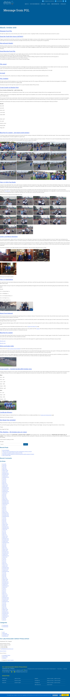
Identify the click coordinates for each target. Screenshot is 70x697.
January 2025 (5, 486)
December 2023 (5, 500)
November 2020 (5, 539)
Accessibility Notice (6, 655)
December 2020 (5, 538)
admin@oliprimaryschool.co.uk (49, 1)
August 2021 (4, 529)
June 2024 (4, 494)
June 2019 (4, 559)
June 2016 (4, 604)
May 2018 (4, 575)
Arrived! (2, 73)
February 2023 (5, 512)
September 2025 (5, 477)
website (38, 328)
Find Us (25, 670)
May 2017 (4, 591)
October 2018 (5, 570)
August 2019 (4, 557)
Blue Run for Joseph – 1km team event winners (14, 132)
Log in (3, 632)
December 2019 (5, 551)
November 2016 (5, 598)
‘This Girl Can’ (7, 191)
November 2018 (5, 568)
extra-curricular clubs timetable (14, 348)
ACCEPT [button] (61, 695)
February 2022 (5, 524)
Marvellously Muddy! (6, 43)
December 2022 (5, 513)
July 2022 (4, 517)
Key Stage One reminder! (8, 420)
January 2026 (5, 471)
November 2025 (5, 474)
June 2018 (4, 574)
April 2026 (4, 467)
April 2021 (4, 533)
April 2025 (4, 482)
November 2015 (5, 613)
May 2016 (4, 605)
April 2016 (4, 606)
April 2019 (4, 562)
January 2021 (4, 537)
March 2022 (4, 522)
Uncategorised (5, 625)
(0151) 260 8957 (59, 1)
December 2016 (5, 597)
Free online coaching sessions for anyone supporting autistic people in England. (18, 454)
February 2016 (5, 609)
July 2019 (4, 558)
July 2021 (4, 530)
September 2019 (5, 555)
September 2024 (5, 491)
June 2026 (4, 465)
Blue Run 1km (2, 341)
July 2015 (4, 618)
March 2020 (4, 547)
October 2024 (5, 490)
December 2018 (5, 567)
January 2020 (5, 550)
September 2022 (5, 516)
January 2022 (5, 525)
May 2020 (4, 545)
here (3, 276)
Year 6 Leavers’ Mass (6, 455)
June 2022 (4, 519)
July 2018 (4, 572)
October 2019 (5, 554)
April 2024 (4, 496)
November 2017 (5, 583)
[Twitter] (63, 1)
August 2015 (4, 617)
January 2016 (4, 610)
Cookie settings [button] (55, 695)
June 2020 (4, 543)
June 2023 (4, 507)
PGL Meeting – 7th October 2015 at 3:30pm (13, 432)
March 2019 (4, 563)
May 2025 (4, 481)
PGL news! (3, 64)
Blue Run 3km (3, 343)
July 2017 (4, 588)
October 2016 (5, 600)
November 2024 (5, 488)
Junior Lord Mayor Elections (9, 236)
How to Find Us (3, 651)
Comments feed (5, 634)
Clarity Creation (10, 660)
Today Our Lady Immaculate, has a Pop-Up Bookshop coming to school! (17, 451)
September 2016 (5, 601)
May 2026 (4, 466)
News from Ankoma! (6, 313)
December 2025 (5, 473)
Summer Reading (5, 450)
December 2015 (5, 612)
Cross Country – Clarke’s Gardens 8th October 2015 (16, 369)
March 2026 (4, 469)
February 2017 (5, 594)
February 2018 (5, 579)
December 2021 (5, 526)
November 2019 (5, 553)
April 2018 (4, 576)
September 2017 (5, 585)
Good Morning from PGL (7, 51)
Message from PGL (6, 31)
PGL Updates (4, 78)
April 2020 (4, 546)
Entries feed (4, 633)
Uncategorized (5, 626)
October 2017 (5, 584)
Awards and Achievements (46, 415)
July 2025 (4, 478)
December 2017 (5, 581)
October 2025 (5, 475)
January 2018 (4, 580)
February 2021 (5, 536)
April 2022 (4, 521)
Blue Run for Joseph (6, 332)
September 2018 (5, 571)
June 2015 (4, 619)
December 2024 (5, 487)
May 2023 (4, 508)
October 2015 (5, 614)
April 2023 (4, 509)
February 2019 (5, 564)
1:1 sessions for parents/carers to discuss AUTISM (12, 452)
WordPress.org (5, 636)
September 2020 (5, 542)
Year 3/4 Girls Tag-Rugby (8, 182)
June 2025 (4, 479)
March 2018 (4, 577)
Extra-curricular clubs (7, 346)
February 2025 (5, 484)
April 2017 (4, 592)
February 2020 (5, 549)
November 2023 (5, 501)
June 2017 (4, 589)
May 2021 (4, 532)
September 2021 (5, 528)
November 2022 (5, 515)
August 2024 (4, 492)
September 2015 (5, 615)
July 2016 (4, 602)
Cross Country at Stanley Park (9, 87)
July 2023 (4, 505)
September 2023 (5, 503)
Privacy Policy (5, 656)
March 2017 (4, 593)
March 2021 (4, 534)
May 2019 (4, 560)
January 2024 (5, 499)
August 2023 (4, 504)
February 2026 (5, 470)
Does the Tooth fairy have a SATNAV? (11, 36)
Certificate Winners (6, 412)
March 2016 (4, 608)
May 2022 (4, 520)
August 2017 (4, 587)
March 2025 (4, 483)
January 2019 (4, 566)
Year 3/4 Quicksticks (6, 279)
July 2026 (4, 464)
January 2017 (4, 596)
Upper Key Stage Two (32, 326)
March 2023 (4, 511)
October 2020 (5, 541)
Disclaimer (4, 658)
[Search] (65, 1)
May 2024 (4, 495)
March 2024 (4, 498)
